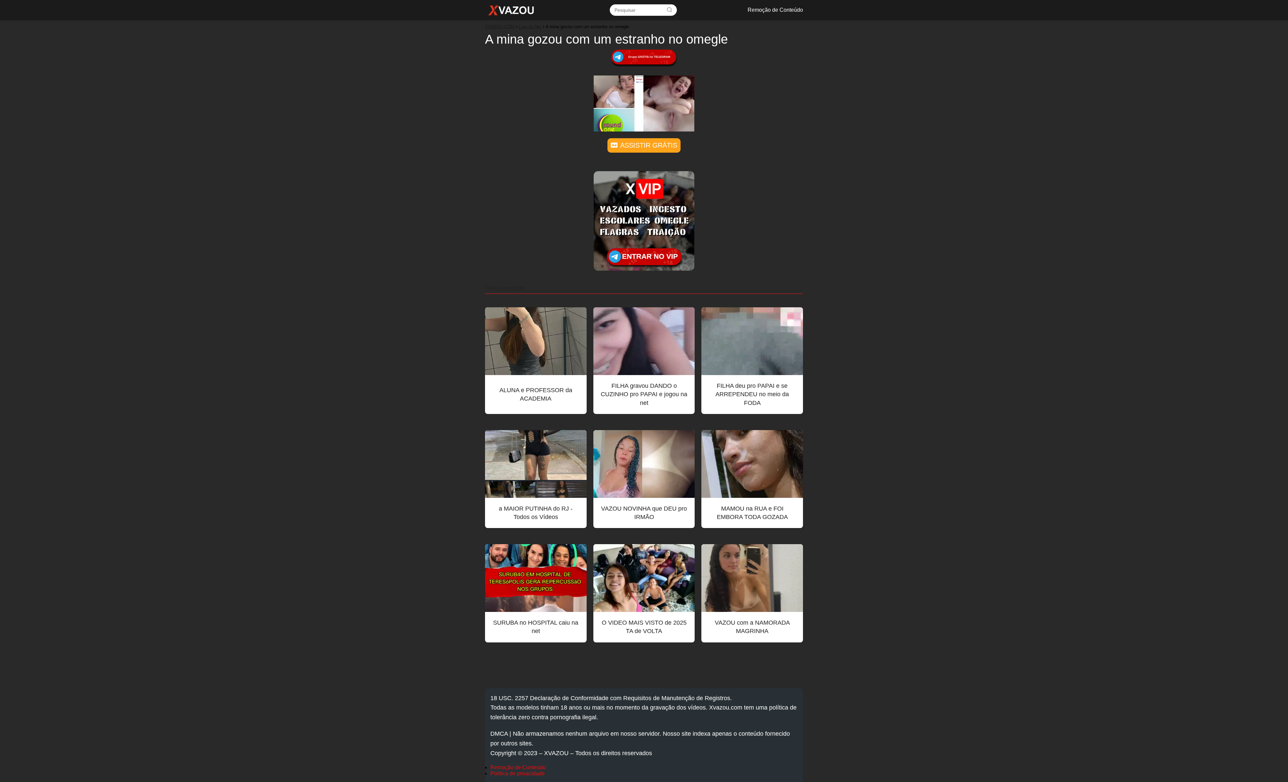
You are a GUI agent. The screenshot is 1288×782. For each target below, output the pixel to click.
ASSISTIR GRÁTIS (648, 145)
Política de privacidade (517, 773)
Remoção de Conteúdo (775, 10)
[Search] (669, 9)
